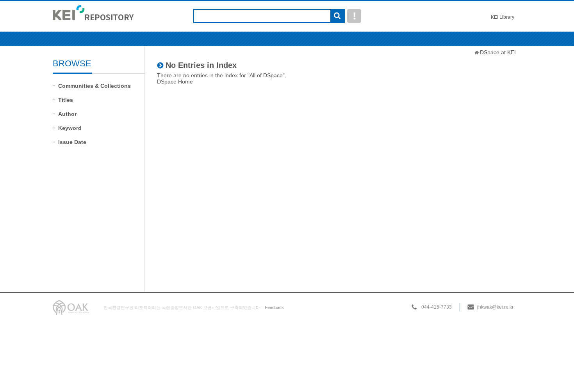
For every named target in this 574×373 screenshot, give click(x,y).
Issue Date (72, 142)
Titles (65, 100)
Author (67, 114)
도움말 (354, 16)
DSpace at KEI (498, 52)
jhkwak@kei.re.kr (495, 307)
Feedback (274, 307)
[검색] (337, 16)
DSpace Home (175, 81)
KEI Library (502, 17)
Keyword (70, 128)
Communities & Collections (94, 86)
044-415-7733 (436, 307)
